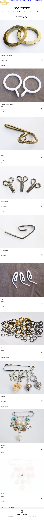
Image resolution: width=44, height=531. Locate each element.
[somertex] (4, 2)
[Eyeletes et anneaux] (22, 328)
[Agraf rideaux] (22, 133)
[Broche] (22, 377)
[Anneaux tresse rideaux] (22, 36)
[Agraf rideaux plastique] (22, 280)
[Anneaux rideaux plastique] (22, 85)
